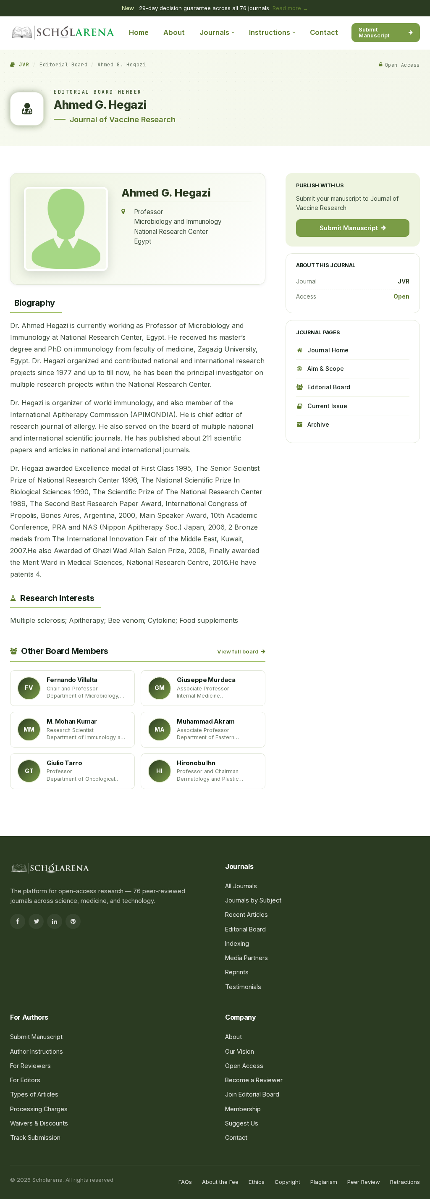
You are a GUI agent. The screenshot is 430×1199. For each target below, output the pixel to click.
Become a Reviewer (254, 1080)
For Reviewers (30, 1065)
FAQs (185, 1181)
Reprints (237, 972)
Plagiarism (323, 1181)
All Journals (241, 885)
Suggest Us (241, 1123)
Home (139, 32)
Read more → (290, 8)
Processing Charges (39, 1108)
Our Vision (239, 1051)
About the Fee (220, 1181)
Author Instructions (36, 1051)
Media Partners (246, 957)
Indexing (237, 943)
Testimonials (243, 986)
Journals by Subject (253, 900)
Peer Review (363, 1181)
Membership (243, 1108)
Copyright (287, 1181)
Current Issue (327, 405)
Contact (324, 32)
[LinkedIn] (54, 921)
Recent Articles (246, 914)
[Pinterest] (73, 921)
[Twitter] (36, 921)
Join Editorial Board (252, 1094)
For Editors (25, 1080)
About (174, 32)
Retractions (405, 1181)
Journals (214, 32)
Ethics (257, 1181)
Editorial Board (63, 64)
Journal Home (328, 350)
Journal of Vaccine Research (123, 119)
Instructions (269, 32)
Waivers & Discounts (39, 1123)
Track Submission (35, 1137)
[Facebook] (17, 921)
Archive (318, 424)
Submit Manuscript (374, 32)
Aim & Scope (325, 368)
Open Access (244, 1065)
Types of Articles (34, 1094)
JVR (22, 64)
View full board (238, 651)
